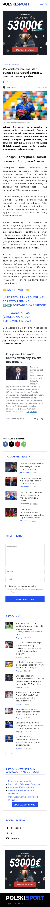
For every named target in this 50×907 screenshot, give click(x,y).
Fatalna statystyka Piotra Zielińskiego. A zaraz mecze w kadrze (32, 466)
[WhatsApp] (23, 444)
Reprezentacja (16, 64)
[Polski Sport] (16, 4)
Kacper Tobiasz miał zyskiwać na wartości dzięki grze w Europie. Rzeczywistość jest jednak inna (29, 629)
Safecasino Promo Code (19, 781)
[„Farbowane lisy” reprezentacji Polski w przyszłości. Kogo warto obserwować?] (9, 737)
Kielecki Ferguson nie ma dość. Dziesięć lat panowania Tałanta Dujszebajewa (30, 665)
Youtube (15, 838)
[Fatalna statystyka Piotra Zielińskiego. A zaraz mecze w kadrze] (11, 467)
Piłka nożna (6, 64)
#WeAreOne (37, 305)
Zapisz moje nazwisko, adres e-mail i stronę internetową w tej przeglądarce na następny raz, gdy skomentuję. (24, 589)
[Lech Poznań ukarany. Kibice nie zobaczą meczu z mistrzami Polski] (11, 495)
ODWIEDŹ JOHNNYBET (25, 805)
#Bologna (33, 297)
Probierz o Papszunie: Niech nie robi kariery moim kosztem (31, 481)
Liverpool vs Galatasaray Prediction (24, 784)
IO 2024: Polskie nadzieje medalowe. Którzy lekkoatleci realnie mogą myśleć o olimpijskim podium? (28, 648)
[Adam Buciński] (4, 87)
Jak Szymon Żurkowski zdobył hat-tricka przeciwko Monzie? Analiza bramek (30, 725)
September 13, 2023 (17, 320)
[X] (11, 444)
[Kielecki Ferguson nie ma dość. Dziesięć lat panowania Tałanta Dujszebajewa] (9, 662)
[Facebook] (5, 444)
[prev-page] (7, 753)
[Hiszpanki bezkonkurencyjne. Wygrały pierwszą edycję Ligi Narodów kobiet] (11, 512)
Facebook (16, 828)
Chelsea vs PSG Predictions (21, 787)
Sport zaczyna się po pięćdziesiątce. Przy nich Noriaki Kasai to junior (28, 712)
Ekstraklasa (24, 504)
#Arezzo (9, 301)
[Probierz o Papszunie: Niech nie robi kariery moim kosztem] (11, 481)
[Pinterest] (17, 444)
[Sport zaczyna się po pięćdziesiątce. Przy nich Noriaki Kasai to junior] (9, 709)
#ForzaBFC (19, 305)
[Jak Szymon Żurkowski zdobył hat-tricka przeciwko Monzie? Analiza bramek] (9, 723)
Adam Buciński (11, 87)
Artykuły (19, 638)
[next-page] (11, 753)
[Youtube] (7, 838)
